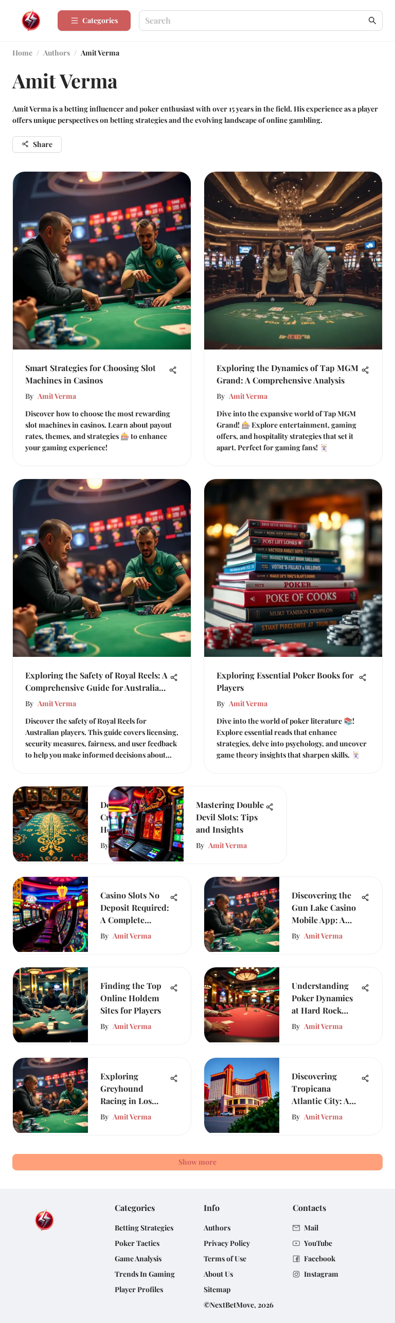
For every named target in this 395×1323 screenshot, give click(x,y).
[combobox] (255, 20)
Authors (56, 53)
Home (22, 53)
